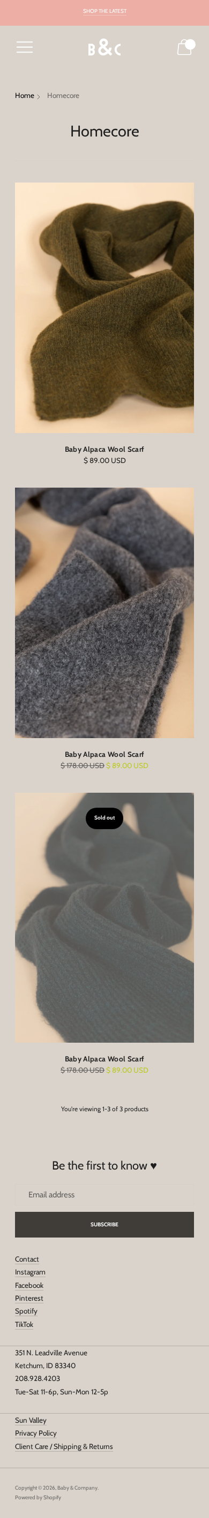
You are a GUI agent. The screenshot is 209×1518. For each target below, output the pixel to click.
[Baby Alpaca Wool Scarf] (104, 308)
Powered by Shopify (38, 1497)
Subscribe (105, 1224)
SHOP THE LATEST (104, 10)
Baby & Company (77, 1487)
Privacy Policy (36, 1433)
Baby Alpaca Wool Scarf (104, 449)
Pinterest (29, 1298)
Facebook (29, 1285)
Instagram (30, 1271)
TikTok (24, 1324)
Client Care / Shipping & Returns (64, 1446)
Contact (27, 1259)
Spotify (26, 1311)
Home (24, 95)
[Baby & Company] (104, 47)
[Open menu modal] (25, 47)
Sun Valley (31, 1420)
